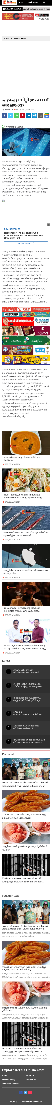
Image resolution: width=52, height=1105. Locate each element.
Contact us (31, 1080)
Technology (20, 39)
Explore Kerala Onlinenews (23, 1070)
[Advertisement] (26, 70)
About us (30, 1076)
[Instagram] (30, 1093)
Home (6, 39)
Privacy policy (8, 1080)
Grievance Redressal (11, 1084)
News (20, 2)
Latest (6, 661)
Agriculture (33, 2)
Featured (8, 754)
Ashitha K (9, 110)
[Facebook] (21, 1093)
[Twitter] (26, 1093)
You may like (10, 896)
